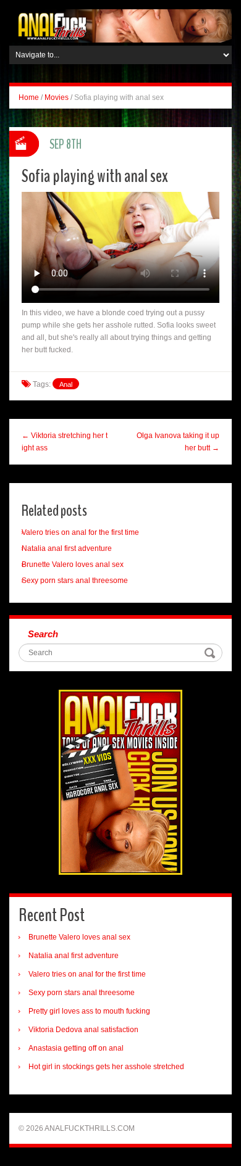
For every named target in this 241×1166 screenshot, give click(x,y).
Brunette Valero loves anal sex (73, 564)
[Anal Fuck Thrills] (120, 25)
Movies (56, 97)
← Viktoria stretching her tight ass (65, 441)
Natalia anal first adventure (67, 548)
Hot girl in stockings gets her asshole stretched (106, 1066)
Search (43, 634)
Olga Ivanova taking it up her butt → (178, 441)
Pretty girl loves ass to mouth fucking (89, 1011)
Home (29, 97)
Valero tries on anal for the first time (80, 532)
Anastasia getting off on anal (76, 1048)
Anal (65, 384)
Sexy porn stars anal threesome (75, 580)
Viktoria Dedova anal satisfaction (83, 1029)
